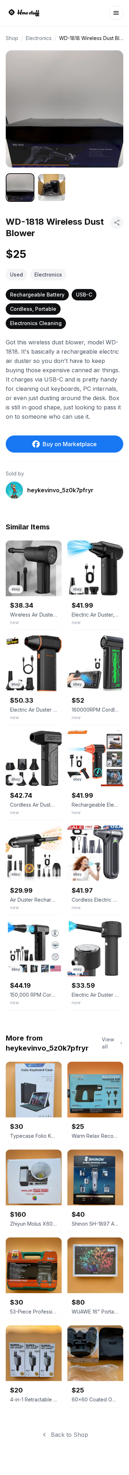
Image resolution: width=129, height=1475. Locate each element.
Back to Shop (69, 1434)
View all (108, 1043)
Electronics (39, 38)
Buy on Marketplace (70, 444)
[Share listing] (116, 222)
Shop (12, 38)
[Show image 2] (51, 187)
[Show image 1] (20, 187)
